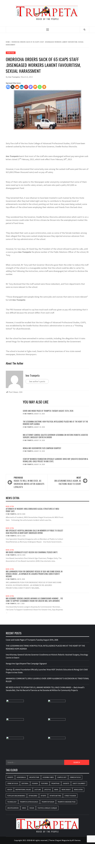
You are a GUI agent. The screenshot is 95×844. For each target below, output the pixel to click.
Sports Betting (55, 796)
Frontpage (10, 53)
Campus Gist (61, 777)
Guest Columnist (79, 783)
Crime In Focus (75, 777)
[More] (44, 87)
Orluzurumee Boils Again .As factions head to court (67, 480)
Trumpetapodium (48, 802)
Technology (12, 802)
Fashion (35, 783)
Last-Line (37, 789)
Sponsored (33, 796)
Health (9, 789)
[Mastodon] (31, 87)
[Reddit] (17, 87)
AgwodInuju (21, 777)
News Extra (10, 506)
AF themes (76, 840)
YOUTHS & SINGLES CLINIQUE (47, 808)
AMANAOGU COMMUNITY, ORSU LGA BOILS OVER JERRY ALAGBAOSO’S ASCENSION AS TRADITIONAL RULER (47, 680)
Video (24, 808)
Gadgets (66, 783)
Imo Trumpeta (14, 77)
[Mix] (35, 87)
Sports (43, 796)
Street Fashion (70, 796)
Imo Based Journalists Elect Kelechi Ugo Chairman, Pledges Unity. (32, 552)
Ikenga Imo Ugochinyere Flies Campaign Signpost (42, 448)
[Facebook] (8, 87)
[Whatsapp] (40, 87)
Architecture (34, 777)
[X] (13, 87)
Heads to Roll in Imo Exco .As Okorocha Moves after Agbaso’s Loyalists (29, 482)
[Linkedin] (22, 87)
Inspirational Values (23, 789)
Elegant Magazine (62, 840)
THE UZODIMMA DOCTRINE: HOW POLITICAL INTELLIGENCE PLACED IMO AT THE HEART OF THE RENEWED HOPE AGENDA (55, 422)
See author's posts (37, 381)
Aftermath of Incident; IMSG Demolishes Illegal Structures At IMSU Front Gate (32, 510)
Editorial (25, 783)
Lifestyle (47, 789)
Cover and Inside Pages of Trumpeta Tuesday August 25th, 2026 (48, 410)
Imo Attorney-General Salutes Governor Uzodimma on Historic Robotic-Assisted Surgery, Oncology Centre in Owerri (55, 436)
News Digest (66, 789)
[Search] (84, 29)
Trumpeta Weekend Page (67, 802)
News (56, 789)
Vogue (31, 808)
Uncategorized (13, 808)
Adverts (10, 777)
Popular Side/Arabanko (16, 796)
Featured (44, 783)
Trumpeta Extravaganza (29, 802)
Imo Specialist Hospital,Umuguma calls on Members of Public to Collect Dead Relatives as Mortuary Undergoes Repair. (34, 531)
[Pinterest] (26, 87)
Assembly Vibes (48, 777)
